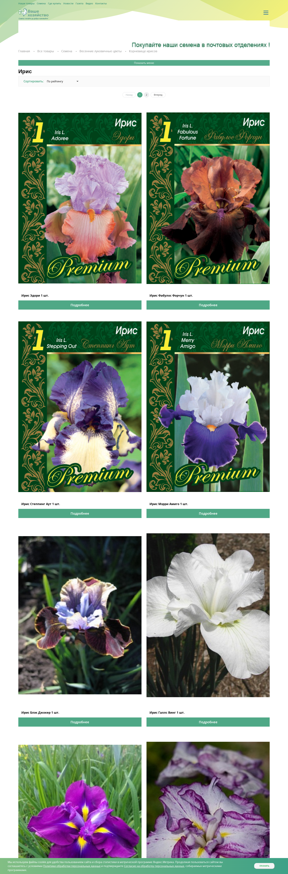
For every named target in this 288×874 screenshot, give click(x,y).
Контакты (89, 3)
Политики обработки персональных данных (71, 866)
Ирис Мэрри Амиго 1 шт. (163, 501)
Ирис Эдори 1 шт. (31, 294)
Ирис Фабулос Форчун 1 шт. (165, 294)
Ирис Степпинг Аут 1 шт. (35, 501)
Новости (61, 3)
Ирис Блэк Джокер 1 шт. (34, 709)
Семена (38, 3)
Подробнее (79, 303)
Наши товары (25, 3)
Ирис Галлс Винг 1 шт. (162, 709)
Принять (264, 866)
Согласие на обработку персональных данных (154, 866)
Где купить (49, 3)
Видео (79, 3)
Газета (71, 3)
